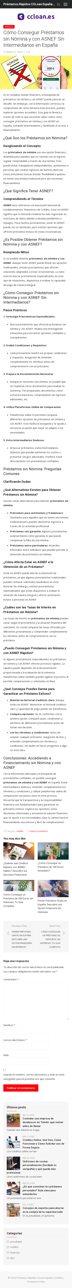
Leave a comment (39, 831)
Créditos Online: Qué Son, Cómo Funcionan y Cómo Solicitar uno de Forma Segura (43, 1144)
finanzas (15, 1252)
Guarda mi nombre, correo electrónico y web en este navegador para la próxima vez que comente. (33, 1077)
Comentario (11, 979)
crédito (9, 26)
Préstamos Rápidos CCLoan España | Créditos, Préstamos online (29, 4)
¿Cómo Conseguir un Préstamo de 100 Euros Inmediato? (51, 867)
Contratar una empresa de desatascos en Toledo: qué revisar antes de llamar (43, 1122)
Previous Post (22, 936)
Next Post (50, 936)
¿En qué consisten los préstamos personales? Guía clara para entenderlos (42, 1190)
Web (6, 1055)
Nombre (9, 1025)
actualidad (16, 1241)
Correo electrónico (15, 1040)
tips (12, 1258)
